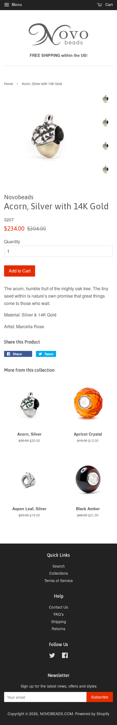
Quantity (12, 241)
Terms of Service (58, 580)
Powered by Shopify (92, 713)
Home (8, 83)
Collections (58, 573)
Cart (108, 4)
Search (59, 566)
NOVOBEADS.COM (56, 713)
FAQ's (59, 614)
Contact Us (58, 607)
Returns (58, 628)
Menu (16, 4)
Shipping (58, 621)
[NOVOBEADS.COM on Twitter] (52, 656)
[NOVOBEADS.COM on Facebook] (65, 656)
